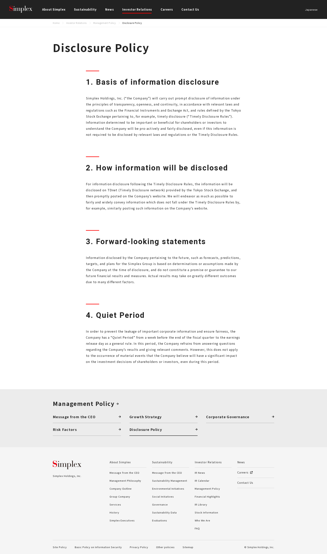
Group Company (120, 496)
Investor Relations (76, 22)
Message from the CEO (124, 472)
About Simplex (120, 462)
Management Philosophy (125, 480)
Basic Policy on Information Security (98, 547)
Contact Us (190, 9)
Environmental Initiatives (168, 488)
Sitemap (188, 547)
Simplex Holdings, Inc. (24, 9)
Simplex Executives (122, 520)
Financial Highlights (207, 496)
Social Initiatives (163, 496)
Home (56, 22)
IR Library (201, 504)
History (114, 512)
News (109, 9)
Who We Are (202, 520)
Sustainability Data (164, 512)
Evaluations (159, 520)
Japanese (311, 10)
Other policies (165, 547)
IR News (200, 472)
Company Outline (121, 488)
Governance (160, 504)
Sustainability (162, 462)
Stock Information (206, 512)
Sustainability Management (169, 480)
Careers (167, 9)
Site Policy (60, 547)
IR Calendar (202, 480)
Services (115, 504)
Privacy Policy (139, 547)
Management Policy (104, 22)
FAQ (197, 528)
